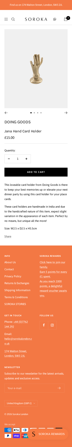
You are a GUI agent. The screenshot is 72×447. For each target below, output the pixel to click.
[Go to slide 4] (41, 112)
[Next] (66, 112)
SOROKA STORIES (15, 304)
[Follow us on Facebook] (44, 325)
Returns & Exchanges (16, 283)
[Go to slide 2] (34, 112)
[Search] (13, 19)
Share (7, 236)
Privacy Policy (12, 276)
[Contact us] (54, 19)
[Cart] (66, 19)
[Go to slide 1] (31, 112)
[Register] (59, 388)
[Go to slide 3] (37, 112)
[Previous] (6, 112)
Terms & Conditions (16, 297)
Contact (9, 269)
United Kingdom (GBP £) (19, 403)
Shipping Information (17, 290)
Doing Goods (17, 121)
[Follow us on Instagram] (52, 325)
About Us (10, 262)
